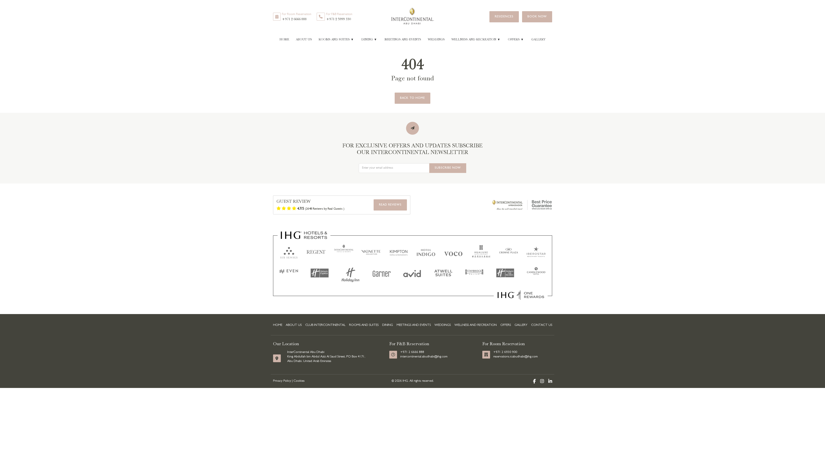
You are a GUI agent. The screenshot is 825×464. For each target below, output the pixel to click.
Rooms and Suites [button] (336, 39)
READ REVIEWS (390, 204)
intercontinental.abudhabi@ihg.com (424, 357)
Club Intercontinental (325, 325)
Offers (505, 325)
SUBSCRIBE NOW (448, 167)
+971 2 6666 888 (296, 17)
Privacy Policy (282, 381)
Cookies (299, 381)
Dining (387, 325)
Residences (504, 16)
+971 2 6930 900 (505, 352)
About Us (304, 39)
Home (284, 39)
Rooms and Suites (364, 325)
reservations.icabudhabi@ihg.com (515, 357)
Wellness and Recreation (475, 325)
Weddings (436, 39)
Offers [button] (515, 39)
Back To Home (412, 98)
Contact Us (541, 325)
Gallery (538, 39)
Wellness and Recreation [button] (475, 39)
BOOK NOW (537, 16)
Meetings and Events (403, 39)
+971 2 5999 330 (339, 17)
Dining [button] (368, 39)
